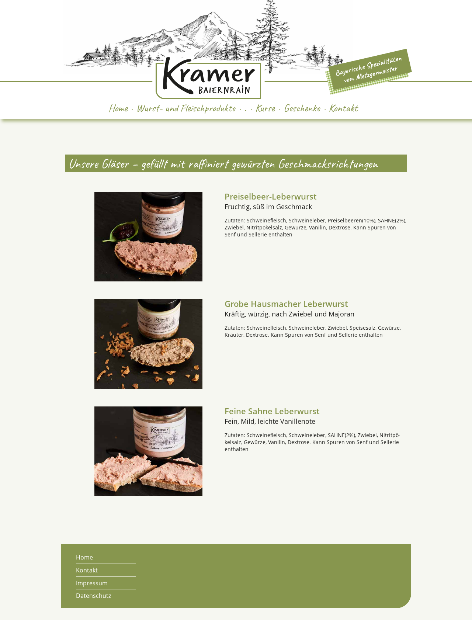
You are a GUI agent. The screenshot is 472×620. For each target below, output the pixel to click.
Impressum (92, 583)
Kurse (264, 108)
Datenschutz (93, 596)
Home (117, 108)
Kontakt (343, 108)
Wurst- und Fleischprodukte (185, 108)
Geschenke (302, 108)
